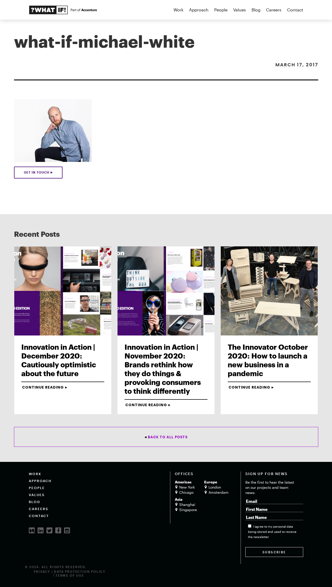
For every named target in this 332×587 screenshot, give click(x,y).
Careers (273, 10)
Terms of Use (70, 575)
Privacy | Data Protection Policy (70, 571)
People (220, 10)
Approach (199, 10)
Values (239, 10)
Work (178, 10)
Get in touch (36, 172)
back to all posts (168, 437)
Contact (295, 10)
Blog (256, 10)
